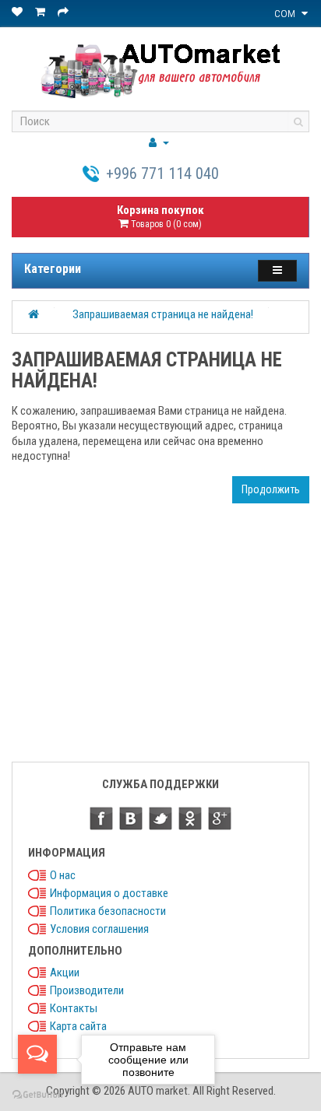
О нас (63, 875)
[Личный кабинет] (159, 142)
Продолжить (271, 489)
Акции (64, 973)
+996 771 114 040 (162, 173)
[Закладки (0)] (18, 12)
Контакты (73, 1008)
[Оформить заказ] (64, 12)
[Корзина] (41, 12)
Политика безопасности (108, 911)
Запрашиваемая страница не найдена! (162, 314)
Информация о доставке (109, 893)
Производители (87, 990)
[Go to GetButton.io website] (37, 1095)
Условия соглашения (99, 929)
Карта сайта (78, 1026)
